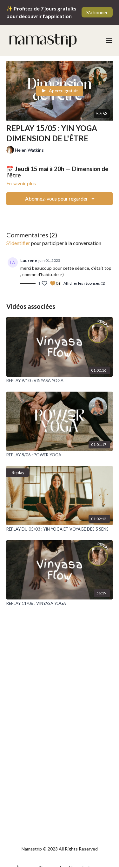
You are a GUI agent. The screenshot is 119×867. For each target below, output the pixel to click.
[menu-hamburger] (109, 40)
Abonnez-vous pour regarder (56, 198)
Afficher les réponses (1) (84, 283)
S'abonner (97, 12)
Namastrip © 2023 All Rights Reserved (60, 849)
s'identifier (18, 243)
